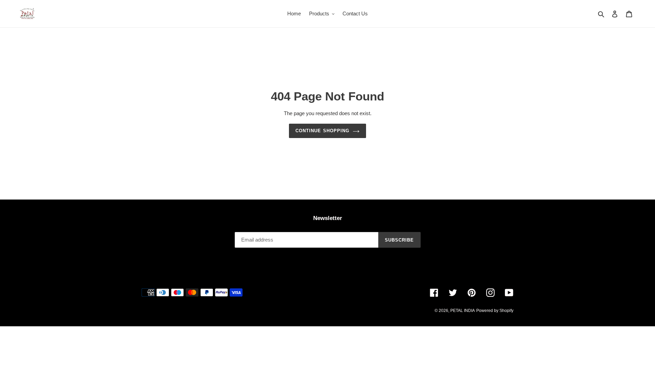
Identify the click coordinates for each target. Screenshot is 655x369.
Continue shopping (322, 130)
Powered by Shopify (494, 310)
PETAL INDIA (462, 310)
